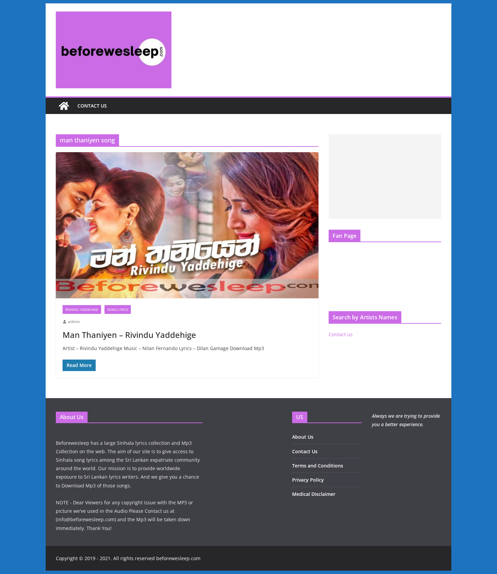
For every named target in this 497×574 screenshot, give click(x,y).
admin (74, 321)
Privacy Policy (308, 480)
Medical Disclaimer (313, 494)
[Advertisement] (385, 176)
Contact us (92, 105)
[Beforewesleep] (64, 106)
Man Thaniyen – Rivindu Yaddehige (129, 334)
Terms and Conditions (317, 465)
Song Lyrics (117, 309)
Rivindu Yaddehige (81, 309)
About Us (302, 437)
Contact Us (304, 451)
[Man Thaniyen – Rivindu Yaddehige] (187, 225)
